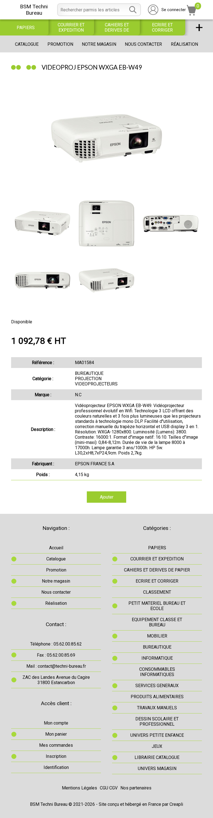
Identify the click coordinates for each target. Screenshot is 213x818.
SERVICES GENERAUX (157, 685)
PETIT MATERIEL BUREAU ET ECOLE (157, 606)
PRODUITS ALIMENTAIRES (157, 696)
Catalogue (27, 44)
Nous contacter (143, 44)
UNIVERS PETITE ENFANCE (157, 735)
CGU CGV (109, 788)
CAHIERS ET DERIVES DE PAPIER (117, 27)
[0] (191, 14)
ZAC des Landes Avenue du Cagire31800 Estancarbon (56, 680)
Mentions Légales (79, 788)
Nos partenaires (135, 788)
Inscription (56, 756)
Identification (56, 767)
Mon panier (56, 734)
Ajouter (106, 497)
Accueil (56, 547)
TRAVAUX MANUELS (157, 707)
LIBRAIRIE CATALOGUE (157, 757)
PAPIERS (26, 27)
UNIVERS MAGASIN (157, 768)
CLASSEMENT (157, 592)
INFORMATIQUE (157, 658)
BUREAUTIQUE (157, 647)
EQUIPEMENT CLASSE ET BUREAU (157, 622)
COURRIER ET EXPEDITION (71, 27)
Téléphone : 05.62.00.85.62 (56, 644)
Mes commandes (56, 745)
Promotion (60, 44)
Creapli (176, 804)
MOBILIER (157, 636)
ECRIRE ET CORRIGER (162, 27)
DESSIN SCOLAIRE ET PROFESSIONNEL (157, 721)
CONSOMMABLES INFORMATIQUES (157, 672)
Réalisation (184, 44)
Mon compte (56, 723)
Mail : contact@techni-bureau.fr (56, 666)
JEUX (157, 746)
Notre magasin (99, 44)
